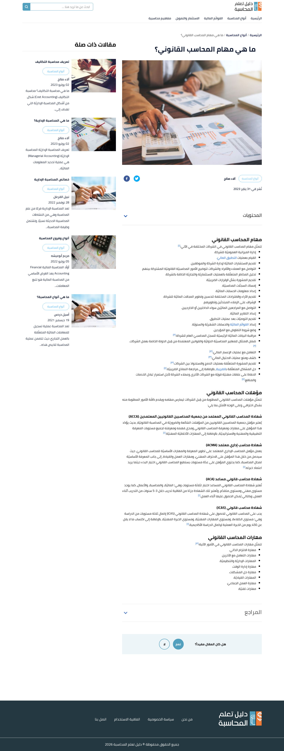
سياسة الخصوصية (161, 719)
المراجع (253, 612)
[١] (179, 245)
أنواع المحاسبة (236, 18)
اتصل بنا (100, 719)
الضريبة (221, 369)
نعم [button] (178, 644)
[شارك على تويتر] (137, 178)
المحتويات (252, 215)
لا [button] (164, 644)
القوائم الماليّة (239, 324)
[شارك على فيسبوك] (127, 178)
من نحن (187, 719)
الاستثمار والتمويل (187, 18)
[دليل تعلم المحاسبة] (248, 7)
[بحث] (26, 7)
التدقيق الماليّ (227, 258)
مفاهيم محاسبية (160, 18)
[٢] (174, 334)
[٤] (165, 368)
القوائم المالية (213, 18)
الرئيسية (256, 18)
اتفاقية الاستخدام (127, 719)
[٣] (211, 351)
